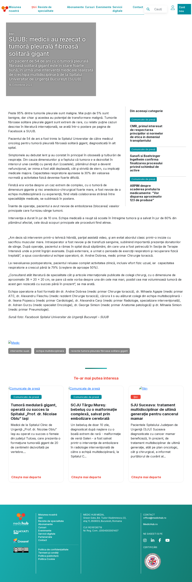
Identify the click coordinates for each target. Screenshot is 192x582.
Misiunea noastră (15, 9)
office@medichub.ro (154, 517)
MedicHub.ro (150, 524)
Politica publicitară (48, 555)
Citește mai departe (26, 477)
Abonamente (75, 7)
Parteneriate (45, 537)
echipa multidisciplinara (50, 350)
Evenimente (103, 7)
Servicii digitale (117, 9)
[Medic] (14, 342)
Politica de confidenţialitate (53, 549)
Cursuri (90, 7)
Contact (138, 7)
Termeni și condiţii (48, 552)
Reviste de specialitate (45, 9)
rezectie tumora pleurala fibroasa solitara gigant (99, 350)
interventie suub (19, 350)
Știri (34, 7)
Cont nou (182, 9)
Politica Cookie (46, 559)
